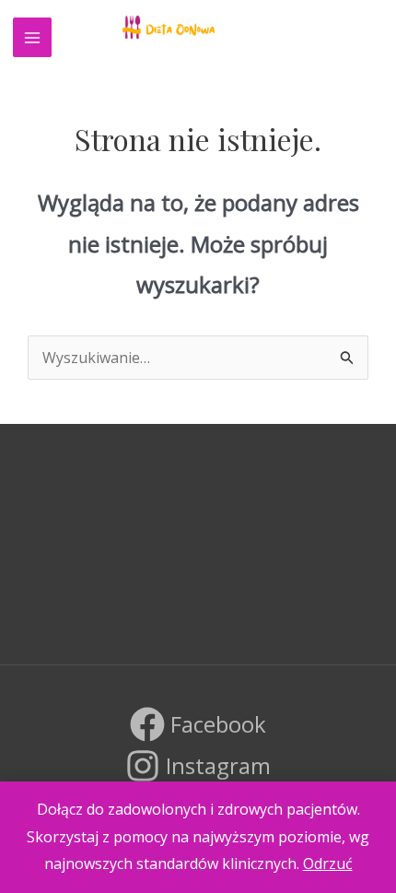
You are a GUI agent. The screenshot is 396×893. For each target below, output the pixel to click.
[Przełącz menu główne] (32, 37)
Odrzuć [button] (328, 863)
